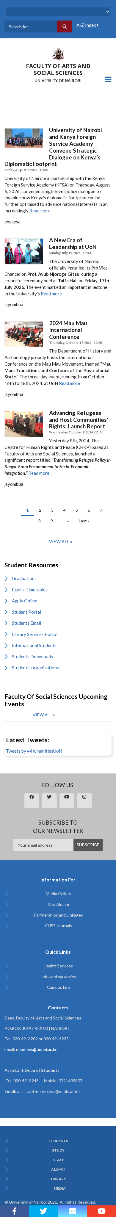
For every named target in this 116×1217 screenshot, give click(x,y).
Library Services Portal (34, 634)
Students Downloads (32, 656)
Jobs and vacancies (58, 976)
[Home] (58, 53)
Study (58, 1150)
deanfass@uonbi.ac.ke (36, 1049)
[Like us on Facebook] (14, 1211)
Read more (40, 210)
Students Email (26, 623)
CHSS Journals (58, 925)
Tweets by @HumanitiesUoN (34, 751)
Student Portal (26, 612)
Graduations (24, 578)
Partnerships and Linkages (58, 914)
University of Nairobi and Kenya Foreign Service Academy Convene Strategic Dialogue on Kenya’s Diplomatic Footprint (53, 147)
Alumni (58, 1169)
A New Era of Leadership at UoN (73, 243)
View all (59, 541)
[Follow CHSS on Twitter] (43, 1211)
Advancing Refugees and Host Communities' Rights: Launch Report (78, 420)
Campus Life (58, 987)
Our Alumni (58, 904)
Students (58, 1141)
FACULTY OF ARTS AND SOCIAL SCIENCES (58, 69)
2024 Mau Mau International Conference (68, 330)
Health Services (58, 965)
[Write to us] (72, 1211)
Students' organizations (35, 667)
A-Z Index (86, 25)
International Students (34, 645)
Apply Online (24, 600)
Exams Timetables (30, 589)
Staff (58, 1160)
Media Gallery (58, 893)
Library (58, 1179)
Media (60, 1188)
